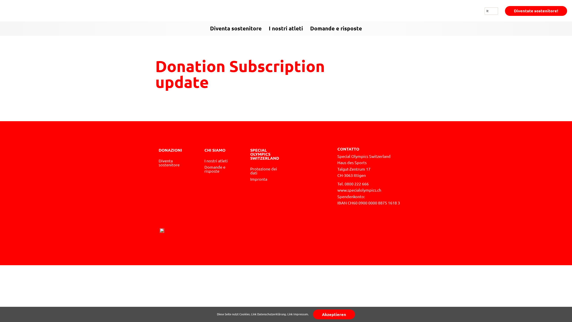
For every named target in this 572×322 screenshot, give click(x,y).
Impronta (258, 179)
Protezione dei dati (263, 171)
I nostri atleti (286, 28)
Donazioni (170, 150)
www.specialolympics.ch (359, 190)
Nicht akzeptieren (415, 314)
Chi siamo (214, 150)
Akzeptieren (334, 314)
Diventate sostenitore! (536, 10)
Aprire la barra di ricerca (564, 29)
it (487, 11)
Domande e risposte (336, 28)
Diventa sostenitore (236, 28)
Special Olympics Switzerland (264, 154)
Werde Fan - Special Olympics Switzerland (36, 11)
